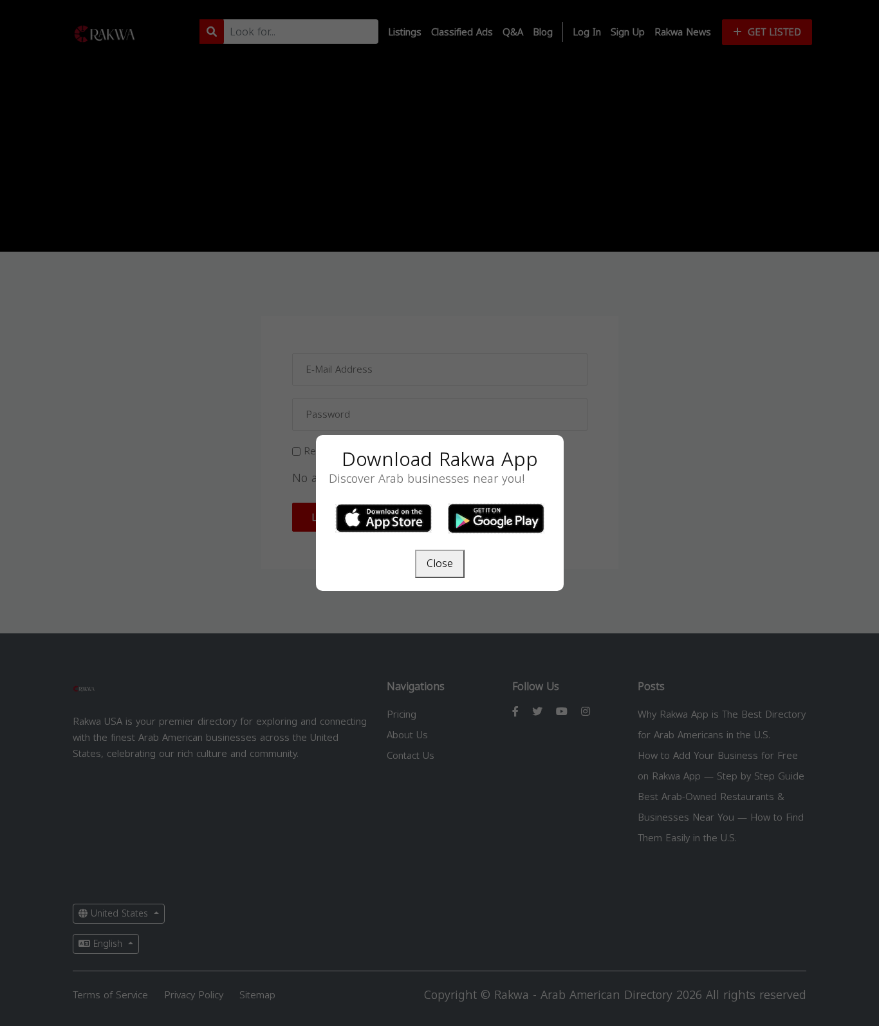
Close (440, 564)
